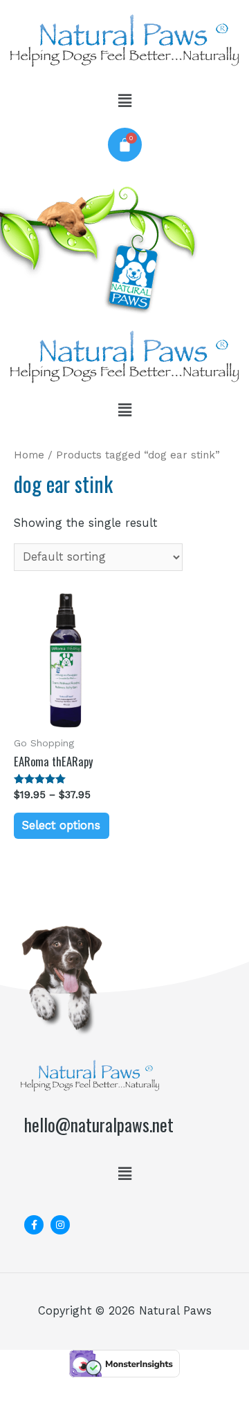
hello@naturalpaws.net (99, 1124)
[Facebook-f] (34, 1224)
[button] (124, 101)
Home (29, 455)
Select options (61, 825)
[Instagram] (60, 1224)
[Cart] (125, 145)
